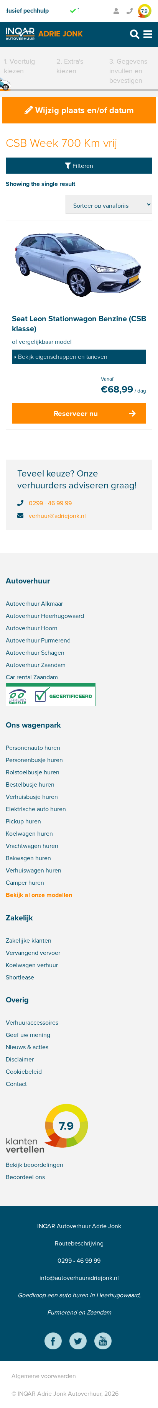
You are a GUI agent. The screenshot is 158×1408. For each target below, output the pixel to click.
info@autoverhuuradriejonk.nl (79, 1277)
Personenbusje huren (34, 760)
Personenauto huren (33, 747)
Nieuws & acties (27, 1047)
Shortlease (20, 977)
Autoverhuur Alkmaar (34, 603)
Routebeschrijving (79, 1243)
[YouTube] (103, 1342)
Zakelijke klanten (28, 940)
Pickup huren (23, 821)
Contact (16, 1083)
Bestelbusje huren (30, 784)
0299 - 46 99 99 (50, 503)
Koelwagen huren (29, 833)
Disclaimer (20, 1059)
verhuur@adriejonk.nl (57, 515)
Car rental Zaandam (32, 677)
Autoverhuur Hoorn (32, 628)
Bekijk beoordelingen (34, 1164)
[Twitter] (78, 1342)
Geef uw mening (28, 1034)
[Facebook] (53, 1342)
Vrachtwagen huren (32, 845)
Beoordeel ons (25, 1177)
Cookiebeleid (24, 1071)
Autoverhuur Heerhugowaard (45, 615)
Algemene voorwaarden (44, 1376)
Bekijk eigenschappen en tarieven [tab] (62, 356)
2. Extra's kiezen (69, 66)
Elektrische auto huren (36, 809)
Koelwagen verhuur (32, 965)
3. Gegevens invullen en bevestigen (128, 70)
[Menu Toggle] (147, 34)
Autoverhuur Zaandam (36, 664)
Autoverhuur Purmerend (38, 640)
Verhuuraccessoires (32, 1022)
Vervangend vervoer (33, 952)
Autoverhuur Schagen (35, 652)
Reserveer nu (76, 413)
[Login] (116, 11)
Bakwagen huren (28, 858)
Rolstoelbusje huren (32, 772)
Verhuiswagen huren (33, 870)
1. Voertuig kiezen (19, 66)
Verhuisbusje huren (32, 796)
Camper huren (25, 882)
